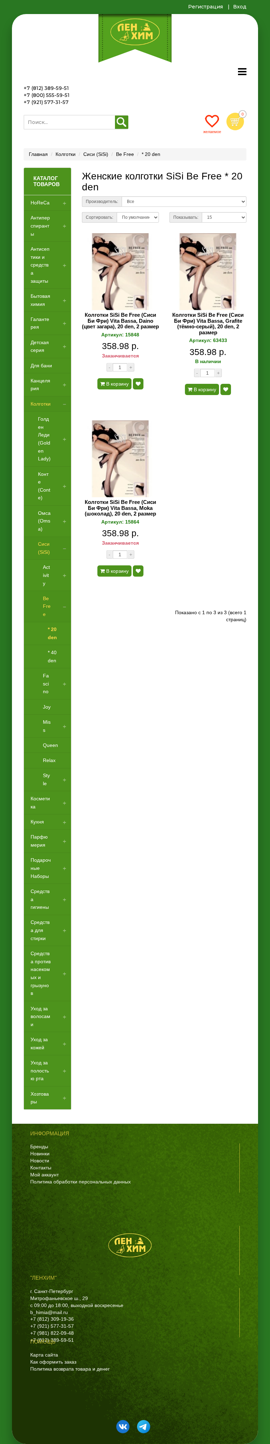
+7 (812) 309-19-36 (52, 1319)
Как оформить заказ (53, 1362)
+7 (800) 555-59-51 (47, 95)
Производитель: (102, 201)
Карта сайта (44, 1355)
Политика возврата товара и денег (70, 1369)
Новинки (40, 1153)
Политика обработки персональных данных (80, 1181)
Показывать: (185, 217)
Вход (239, 7)
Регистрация (205, 7)
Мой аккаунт (44, 1174)
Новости (39, 1160)
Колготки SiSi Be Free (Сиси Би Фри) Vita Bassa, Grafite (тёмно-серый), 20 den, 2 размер (208, 323)
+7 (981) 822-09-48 (52, 1333)
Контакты (40, 1167)
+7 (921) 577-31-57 (46, 102)
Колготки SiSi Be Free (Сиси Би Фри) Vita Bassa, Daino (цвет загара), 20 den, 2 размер (120, 320)
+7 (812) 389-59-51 (46, 88)
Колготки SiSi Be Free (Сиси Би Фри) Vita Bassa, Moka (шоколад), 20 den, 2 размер (120, 508)
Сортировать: (99, 217)
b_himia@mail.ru (49, 1312)
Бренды (39, 1146)
